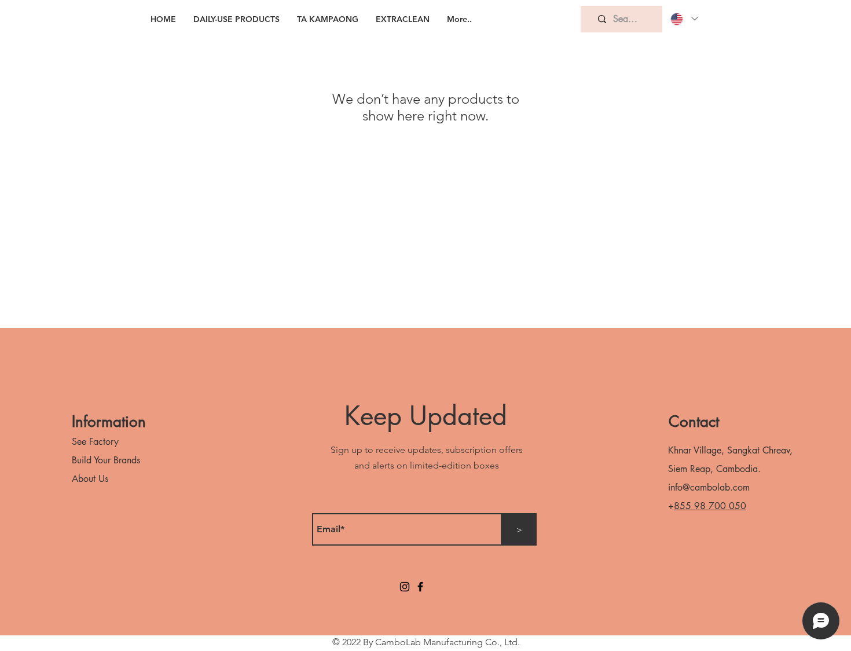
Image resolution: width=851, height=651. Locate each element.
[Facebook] (420, 586)
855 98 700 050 (710, 506)
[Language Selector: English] (683, 19)
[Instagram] (404, 586)
